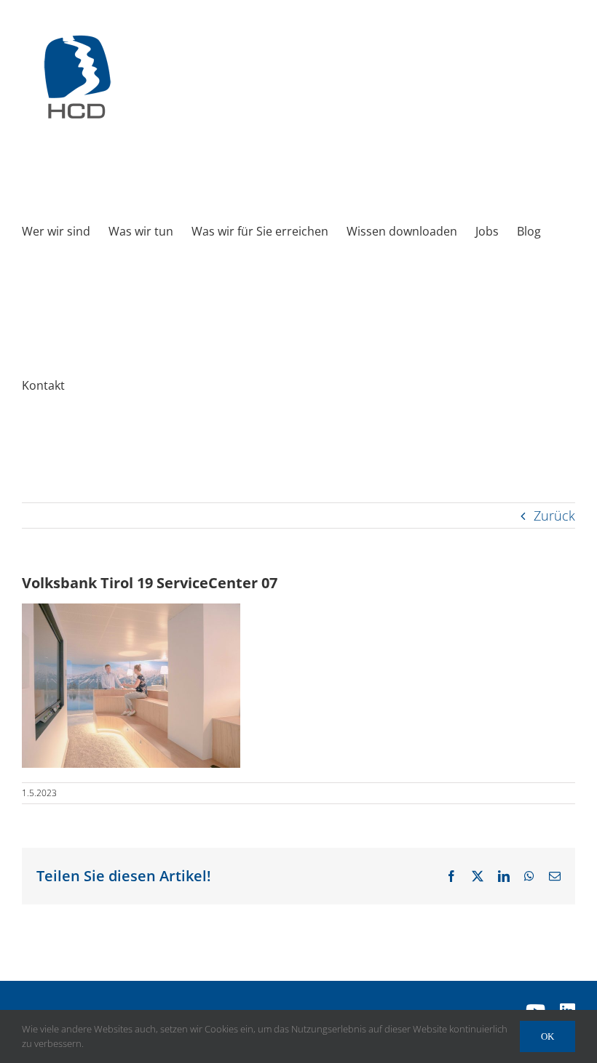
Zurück (554, 515)
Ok (547, 1036)
